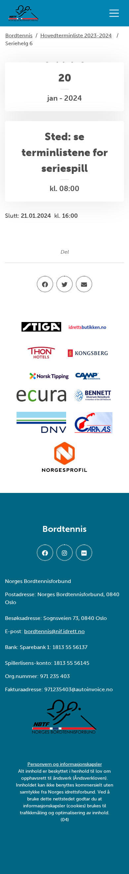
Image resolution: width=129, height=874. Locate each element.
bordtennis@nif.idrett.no (54, 631)
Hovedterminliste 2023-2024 (76, 35)
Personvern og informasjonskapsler (64, 764)
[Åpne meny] (116, 13)
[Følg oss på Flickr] (84, 552)
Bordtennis (18, 35)
